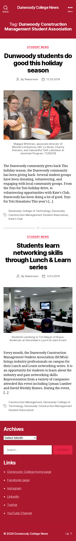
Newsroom (31, 79)
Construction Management (25, 402)
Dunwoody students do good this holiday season (38, 63)
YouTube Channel (19, 513)
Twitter (12, 505)
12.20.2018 (53, 79)
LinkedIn (13, 496)
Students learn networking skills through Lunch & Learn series (38, 256)
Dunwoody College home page (29, 472)
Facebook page (18, 480)
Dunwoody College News (38, 7)
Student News (38, 47)
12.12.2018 (53, 276)
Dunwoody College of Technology (29, 211)
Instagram (14, 488)
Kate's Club (15, 218)
